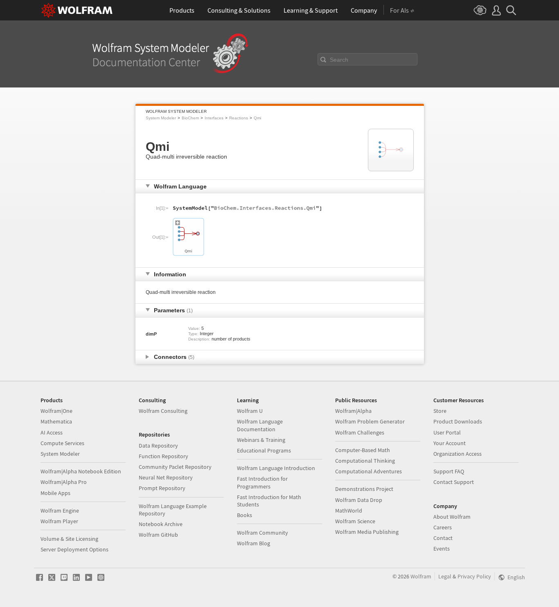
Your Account (449, 443)
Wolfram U (250, 410)
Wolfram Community (262, 532)
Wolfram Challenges (359, 432)
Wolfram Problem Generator (370, 421)
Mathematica (56, 421)
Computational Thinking (365, 460)
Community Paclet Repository (175, 466)
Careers (442, 527)
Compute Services (62, 443)
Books (244, 515)
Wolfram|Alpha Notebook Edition (81, 471)
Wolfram (420, 576)
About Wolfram (452, 516)
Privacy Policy (474, 576)
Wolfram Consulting (163, 410)
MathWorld (348, 510)
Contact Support (453, 482)
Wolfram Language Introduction (276, 468)
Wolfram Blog (253, 543)
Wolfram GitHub (158, 534)
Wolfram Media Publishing (367, 531)
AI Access (52, 432)
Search (339, 59)
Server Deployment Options (74, 549)
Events (441, 548)
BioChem (190, 118)
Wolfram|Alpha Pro (64, 482)
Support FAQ (448, 471)
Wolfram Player (59, 521)
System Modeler (161, 118)
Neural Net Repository (166, 477)
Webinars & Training (261, 439)
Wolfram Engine (60, 510)
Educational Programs (264, 450)
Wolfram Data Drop (358, 500)
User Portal (447, 432)
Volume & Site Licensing (69, 538)
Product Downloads (457, 421)
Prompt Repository (162, 488)
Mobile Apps (55, 493)
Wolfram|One (56, 410)
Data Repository (158, 445)
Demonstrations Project (364, 489)
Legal (444, 576)
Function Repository (163, 456)
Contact (443, 538)
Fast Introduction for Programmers (262, 482)
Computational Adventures (368, 471)
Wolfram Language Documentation (260, 425)
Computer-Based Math (362, 450)
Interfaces (214, 118)
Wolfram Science (355, 521)
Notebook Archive (161, 524)
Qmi (257, 118)
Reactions (238, 118)
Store (439, 410)
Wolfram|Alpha (353, 410)
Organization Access (457, 453)
